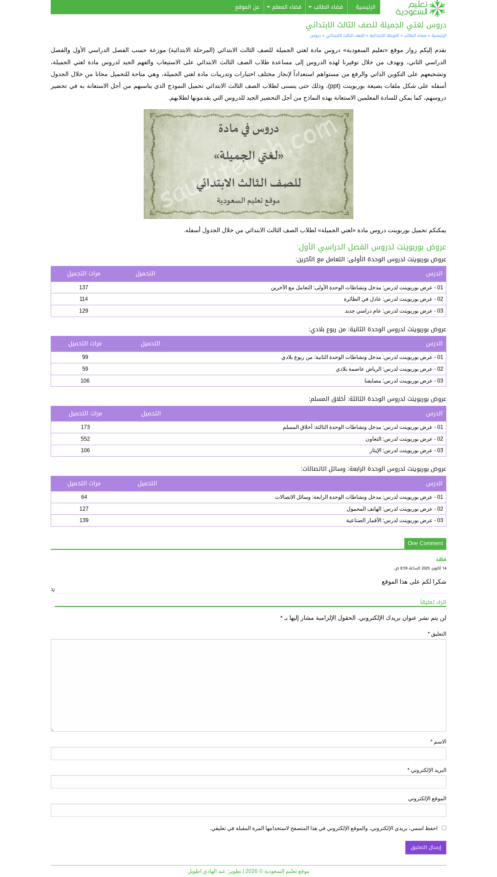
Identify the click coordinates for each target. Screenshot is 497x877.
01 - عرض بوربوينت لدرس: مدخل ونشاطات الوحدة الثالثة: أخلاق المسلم (363, 427)
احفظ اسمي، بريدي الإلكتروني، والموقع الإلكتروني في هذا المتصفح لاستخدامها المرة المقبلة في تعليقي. (323, 828)
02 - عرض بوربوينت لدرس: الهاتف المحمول (395, 509)
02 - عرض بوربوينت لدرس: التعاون (404, 439)
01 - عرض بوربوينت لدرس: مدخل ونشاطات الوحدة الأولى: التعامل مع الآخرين (357, 287)
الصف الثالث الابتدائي (345, 35)
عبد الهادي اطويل (207, 871)
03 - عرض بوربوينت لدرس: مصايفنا (403, 381)
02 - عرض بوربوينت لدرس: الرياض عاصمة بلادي (389, 369)
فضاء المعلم (286, 7)
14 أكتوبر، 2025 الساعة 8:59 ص (420, 568)
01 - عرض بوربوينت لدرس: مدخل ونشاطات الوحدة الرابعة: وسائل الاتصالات (359, 497)
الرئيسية (366, 7)
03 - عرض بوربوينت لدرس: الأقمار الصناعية (394, 520)
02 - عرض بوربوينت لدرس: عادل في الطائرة (393, 299)
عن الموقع (247, 7)
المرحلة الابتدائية (384, 35)
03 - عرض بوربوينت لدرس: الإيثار (406, 450)
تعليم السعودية (415, 8)
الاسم (438, 742)
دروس (315, 35)
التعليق (437, 634)
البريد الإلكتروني (426, 770)
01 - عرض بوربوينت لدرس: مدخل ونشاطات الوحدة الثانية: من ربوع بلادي (362, 357)
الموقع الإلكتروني (427, 798)
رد (53, 589)
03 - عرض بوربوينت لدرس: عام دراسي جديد (394, 311)
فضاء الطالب (328, 7)
